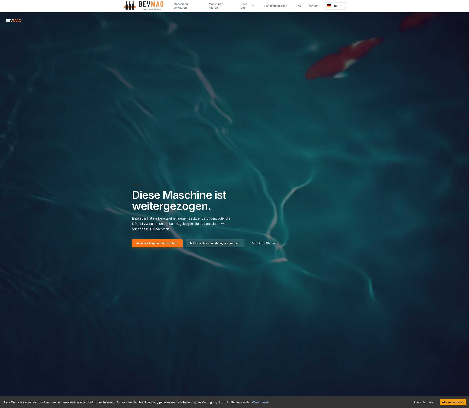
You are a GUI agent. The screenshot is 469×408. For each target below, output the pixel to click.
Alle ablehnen (423, 402)
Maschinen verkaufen (181, 5)
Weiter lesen (260, 402)
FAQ (299, 5)
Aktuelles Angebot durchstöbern (157, 243)
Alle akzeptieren (453, 402)
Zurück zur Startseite (265, 243)
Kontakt (313, 5)
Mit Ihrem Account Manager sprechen (214, 243)
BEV (13, 20)
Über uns (244, 5)
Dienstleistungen (275, 5)
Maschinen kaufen (216, 5)
